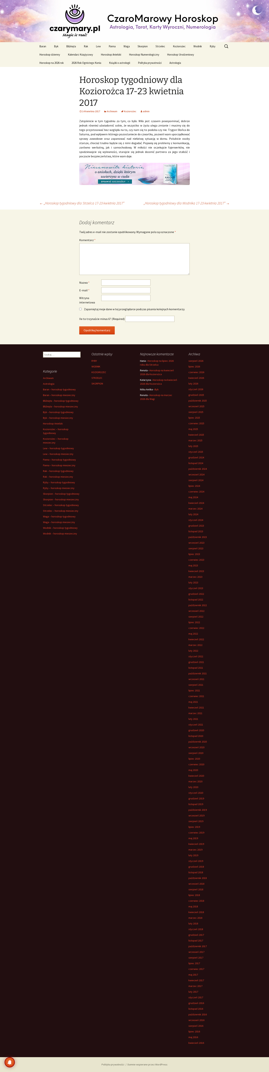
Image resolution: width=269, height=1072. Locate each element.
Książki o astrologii (119, 63)
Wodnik (197, 46)
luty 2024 (193, 514)
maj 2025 (193, 429)
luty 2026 (193, 383)
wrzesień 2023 (196, 542)
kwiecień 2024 (196, 503)
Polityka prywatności (150, 63)
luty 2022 (193, 650)
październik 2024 (197, 468)
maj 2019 (193, 838)
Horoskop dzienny (49, 54)
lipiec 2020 (194, 758)
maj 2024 (193, 497)
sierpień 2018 (195, 889)
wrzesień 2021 (196, 679)
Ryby (212, 46)
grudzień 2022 (196, 593)
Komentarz (87, 240)
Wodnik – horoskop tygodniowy (60, 527)
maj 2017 (193, 974)
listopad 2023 (195, 531)
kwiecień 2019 (196, 844)
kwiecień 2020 (196, 775)
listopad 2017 (195, 940)
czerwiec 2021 (196, 696)
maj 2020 (193, 770)
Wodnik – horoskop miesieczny (60, 533)
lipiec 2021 (194, 690)
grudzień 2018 (196, 866)
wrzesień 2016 (196, 1020)
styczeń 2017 (195, 997)
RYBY (94, 360)
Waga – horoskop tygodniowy (59, 516)
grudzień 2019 (196, 798)
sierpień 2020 (195, 753)
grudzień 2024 (196, 457)
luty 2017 (193, 991)
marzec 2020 (195, 781)
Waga (127, 46)
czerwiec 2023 (196, 559)
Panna (112, 46)
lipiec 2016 (194, 1031)
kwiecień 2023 (196, 571)
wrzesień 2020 (196, 747)
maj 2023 (193, 565)
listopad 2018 (195, 872)
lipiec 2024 (194, 486)
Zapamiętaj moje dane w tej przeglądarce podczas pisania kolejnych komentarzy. (134, 309)
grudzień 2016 (196, 1003)
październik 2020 (197, 741)
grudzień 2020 (196, 730)
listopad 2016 (195, 1008)
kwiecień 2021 (196, 707)
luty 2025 (193, 446)
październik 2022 (197, 605)
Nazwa (84, 282)
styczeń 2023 (195, 588)
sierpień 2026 (195, 360)
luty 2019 (193, 855)
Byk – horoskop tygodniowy (58, 412)
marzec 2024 (195, 508)
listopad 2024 (195, 463)
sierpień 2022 (195, 616)
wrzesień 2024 (196, 474)
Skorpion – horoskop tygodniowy (61, 493)
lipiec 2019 (194, 827)
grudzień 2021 (196, 662)
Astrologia (175, 63)
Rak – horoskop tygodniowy (58, 471)
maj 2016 (193, 1037)
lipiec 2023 (194, 554)
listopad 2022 (195, 599)
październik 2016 (197, 1014)
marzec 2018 (195, 917)
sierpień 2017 (195, 957)
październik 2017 (197, 946)
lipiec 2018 (194, 895)
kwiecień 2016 (196, 1042)
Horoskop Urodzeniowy (180, 54)
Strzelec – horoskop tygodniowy (61, 505)
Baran (42, 46)
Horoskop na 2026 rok (51, 63)
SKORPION (97, 383)
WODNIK (95, 366)
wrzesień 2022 (196, 611)
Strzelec (160, 46)
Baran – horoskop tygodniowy (59, 389)
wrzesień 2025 (196, 406)
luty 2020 (193, 787)
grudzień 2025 (196, 395)
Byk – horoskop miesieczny (58, 417)
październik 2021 (197, 673)
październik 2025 (197, 400)
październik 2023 (197, 537)
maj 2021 (193, 701)
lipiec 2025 (194, 417)
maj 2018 (193, 906)
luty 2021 (193, 719)
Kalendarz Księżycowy (80, 54)
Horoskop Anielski (111, 54)
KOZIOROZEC (98, 372)
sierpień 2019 (195, 821)
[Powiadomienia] (10, 1062)
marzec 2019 (195, 849)
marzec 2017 (195, 986)
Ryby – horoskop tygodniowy (59, 482)
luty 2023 (193, 582)
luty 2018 (193, 923)
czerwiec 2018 (196, 900)
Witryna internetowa (87, 300)
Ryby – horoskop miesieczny (58, 488)
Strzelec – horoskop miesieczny (60, 510)
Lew (98, 46)
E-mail (84, 290)
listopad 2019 (195, 804)
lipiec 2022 (194, 622)
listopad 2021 (195, 667)
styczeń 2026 (195, 389)
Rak (86, 46)
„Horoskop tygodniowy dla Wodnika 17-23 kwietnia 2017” (187, 203)
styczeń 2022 (195, 656)
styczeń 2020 (195, 792)
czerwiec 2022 (196, 628)
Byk (56, 46)
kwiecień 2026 (196, 378)
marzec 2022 (195, 645)
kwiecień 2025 (196, 434)
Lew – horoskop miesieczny (58, 454)
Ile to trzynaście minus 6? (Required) (102, 319)
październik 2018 (197, 878)
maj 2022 (193, 633)
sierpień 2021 (195, 684)
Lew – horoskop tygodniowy (58, 448)
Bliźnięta (71, 46)
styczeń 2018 (195, 929)
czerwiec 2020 (196, 764)
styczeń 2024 (195, 520)
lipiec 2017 (194, 963)
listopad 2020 (195, 736)
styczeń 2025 (195, 451)
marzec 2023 (195, 576)
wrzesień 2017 (196, 952)
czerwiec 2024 (196, 491)
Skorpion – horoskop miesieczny (61, 499)
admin (146, 111)
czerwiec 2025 (196, 423)
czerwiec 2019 (196, 832)
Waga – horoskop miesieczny (59, 522)
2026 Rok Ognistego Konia (86, 63)
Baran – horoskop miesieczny (59, 395)
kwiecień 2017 (196, 980)
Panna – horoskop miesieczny (59, 465)
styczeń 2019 (195, 861)
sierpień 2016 (195, 1025)
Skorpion (143, 46)
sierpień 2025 (195, 412)
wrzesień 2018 (196, 883)
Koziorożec (179, 46)
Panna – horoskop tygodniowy (59, 459)
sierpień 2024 (195, 480)
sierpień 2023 (195, 548)
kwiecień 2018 (196, 912)
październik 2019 (197, 809)
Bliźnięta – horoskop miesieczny (60, 406)
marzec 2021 (195, 713)
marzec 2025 (195, 440)
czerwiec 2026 (196, 372)
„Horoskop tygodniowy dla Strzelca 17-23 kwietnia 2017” (81, 203)
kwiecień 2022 (196, 639)
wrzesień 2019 (196, 815)
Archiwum (112, 111)
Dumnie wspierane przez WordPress (147, 1064)
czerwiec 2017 (196, 969)
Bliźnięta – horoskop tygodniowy (61, 400)
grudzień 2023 (196, 525)
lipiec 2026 (194, 366)
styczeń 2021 (195, 724)
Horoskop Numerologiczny (144, 54)
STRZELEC (96, 378)
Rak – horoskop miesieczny (58, 476)
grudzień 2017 (196, 935)
